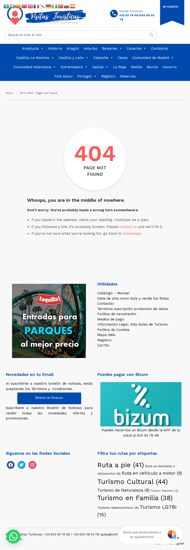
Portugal (84, 76)
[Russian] (67, 6)
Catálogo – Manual (113, 293)
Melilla (136, 67)
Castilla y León (71, 58)
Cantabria (159, 48)
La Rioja (119, 67)
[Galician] (43, 6)
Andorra (55, 48)
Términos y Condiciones (51, 389)
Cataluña (100, 58)
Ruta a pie (120, 465)
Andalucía (30, 48)
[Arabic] (6, 6)
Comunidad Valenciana (32, 67)
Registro (108, 76)
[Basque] (13, 6)
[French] (37, 6)
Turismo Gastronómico (118, 507)
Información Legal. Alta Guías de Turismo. (132, 324)
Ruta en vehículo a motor (152, 473)
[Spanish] (73, 6)
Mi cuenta (170, 6)
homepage (132, 233)
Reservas (128, 76)
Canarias (134, 48)
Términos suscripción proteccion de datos (132, 309)
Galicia (98, 67)
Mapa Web (106, 335)
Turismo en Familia (135, 498)
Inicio (9, 93)
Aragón (73, 48)
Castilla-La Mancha (32, 58)
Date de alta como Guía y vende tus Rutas (133, 298)
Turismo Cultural (132, 482)
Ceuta (123, 58)
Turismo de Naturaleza (123, 490)
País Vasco (63, 76)
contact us (128, 227)
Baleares (109, 48)
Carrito (103, 345)
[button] (13, 537)
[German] (49, 6)
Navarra (170, 67)
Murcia (152, 67)
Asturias (90, 48)
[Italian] (55, 6)
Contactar (105, 303)
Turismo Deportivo (164, 490)
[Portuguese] (61, 6)
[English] (31, 6)
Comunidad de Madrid (150, 58)
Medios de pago (110, 319)
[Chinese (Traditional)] (25, 6)
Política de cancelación (116, 314)
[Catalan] (19, 6)
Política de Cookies (113, 330)
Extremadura (72, 67)
